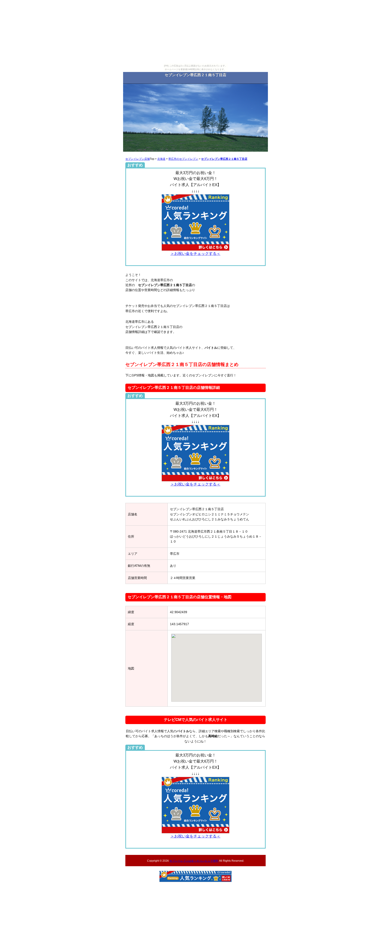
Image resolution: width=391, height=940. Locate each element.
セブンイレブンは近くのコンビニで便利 (193, 860)
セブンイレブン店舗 (137, 158)
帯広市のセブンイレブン (183, 158)
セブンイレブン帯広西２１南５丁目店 (224, 158)
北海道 (161, 158)
